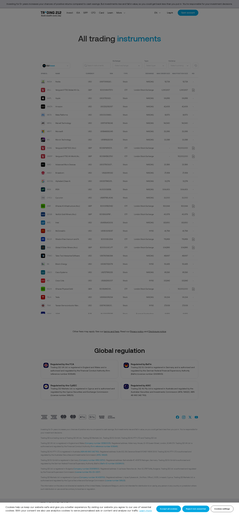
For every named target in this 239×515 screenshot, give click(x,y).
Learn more (145, 510)
